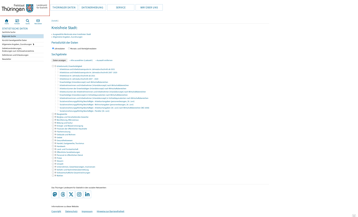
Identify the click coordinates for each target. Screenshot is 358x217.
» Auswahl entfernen (104, 60)
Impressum (87, 211)
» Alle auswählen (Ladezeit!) (81, 60)
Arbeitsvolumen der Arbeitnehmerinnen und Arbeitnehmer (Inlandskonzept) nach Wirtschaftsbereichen (103, 91)
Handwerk (59, 146)
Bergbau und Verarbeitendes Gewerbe (71, 117)
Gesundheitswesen (63, 140)
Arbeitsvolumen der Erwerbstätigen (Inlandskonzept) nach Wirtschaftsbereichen (93, 88)
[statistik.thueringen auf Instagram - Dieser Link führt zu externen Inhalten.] (80, 194)
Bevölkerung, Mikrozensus (66, 120)
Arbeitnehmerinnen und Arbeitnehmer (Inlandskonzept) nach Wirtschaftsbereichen (94, 85)
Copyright (56, 211)
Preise (58, 158)
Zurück (54, 20)
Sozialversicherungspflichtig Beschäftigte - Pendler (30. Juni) (84, 111)
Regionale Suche (9, 36)
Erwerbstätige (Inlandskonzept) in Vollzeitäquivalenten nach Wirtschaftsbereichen (94, 95)
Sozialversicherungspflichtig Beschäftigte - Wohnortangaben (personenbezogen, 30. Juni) (96, 104)
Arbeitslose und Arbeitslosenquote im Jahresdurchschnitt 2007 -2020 (88, 72)
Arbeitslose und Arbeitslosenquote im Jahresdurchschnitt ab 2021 (87, 69)
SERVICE (116, 7)
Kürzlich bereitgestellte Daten (14, 40)
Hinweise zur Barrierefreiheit (110, 211)
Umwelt (58, 164)
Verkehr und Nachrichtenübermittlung (71, 169)
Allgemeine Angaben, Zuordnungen (17, 44)
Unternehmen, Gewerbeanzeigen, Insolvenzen (74, 167)
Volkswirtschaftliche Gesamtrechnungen (72, 172)
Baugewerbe (60, 114)
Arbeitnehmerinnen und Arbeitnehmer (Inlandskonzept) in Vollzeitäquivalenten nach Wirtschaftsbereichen (104, 98)
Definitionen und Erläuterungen (15, 55)
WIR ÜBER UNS (147, 7)
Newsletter (6, 59)
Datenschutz (71, 211)
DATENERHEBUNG (91, 7)
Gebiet (58, 137)
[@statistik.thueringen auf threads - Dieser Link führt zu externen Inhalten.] (64, 194)
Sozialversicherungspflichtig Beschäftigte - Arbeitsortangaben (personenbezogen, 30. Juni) (97, 101)
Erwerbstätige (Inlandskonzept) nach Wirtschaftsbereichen (84, 82)
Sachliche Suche (8, 32)
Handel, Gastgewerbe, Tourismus (69, 143)
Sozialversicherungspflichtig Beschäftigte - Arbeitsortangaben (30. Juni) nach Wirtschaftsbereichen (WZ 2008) (104, 107)
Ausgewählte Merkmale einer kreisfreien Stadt (72, 34)
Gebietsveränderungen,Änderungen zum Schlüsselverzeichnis (18, 49)
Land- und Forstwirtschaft (66, 149)
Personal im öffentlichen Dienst (68, 155)
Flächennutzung (62, 131)
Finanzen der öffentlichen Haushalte (70, 128)
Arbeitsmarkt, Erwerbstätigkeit (68, 66)
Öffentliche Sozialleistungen (67, 152)
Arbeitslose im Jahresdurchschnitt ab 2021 (77, 75)
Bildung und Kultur (63, 123)
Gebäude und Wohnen (65, 134)
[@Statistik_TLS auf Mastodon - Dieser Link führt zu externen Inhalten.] (55, 194)
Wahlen (58, 175)
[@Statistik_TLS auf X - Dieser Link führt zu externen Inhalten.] (72, 194)
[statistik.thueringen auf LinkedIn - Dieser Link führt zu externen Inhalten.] (88, 194)
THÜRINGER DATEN (63, 7)
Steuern (58, 161)
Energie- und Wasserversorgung (68, 125)
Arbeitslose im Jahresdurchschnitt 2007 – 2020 (79, 79)
